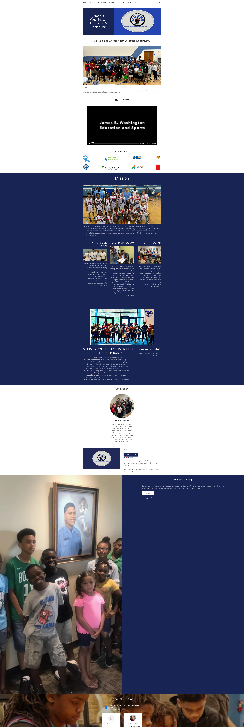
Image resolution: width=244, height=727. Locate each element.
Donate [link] (128, 2)
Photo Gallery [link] (102, 2)
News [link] (134, 2)
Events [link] (121, 2)
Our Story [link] (92, 2)
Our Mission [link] (113, 2)
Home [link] (85, 2)
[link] (98, 27)
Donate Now (148, 493)
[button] (160, 2)
